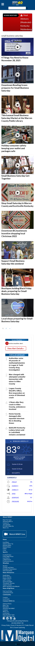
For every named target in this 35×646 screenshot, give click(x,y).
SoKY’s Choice (7, 580)
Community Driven (8, 592)
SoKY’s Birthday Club (8, 616)
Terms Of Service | (16, 625)
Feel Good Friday (7, 591)
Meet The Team (7, 520)
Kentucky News (7, 545)
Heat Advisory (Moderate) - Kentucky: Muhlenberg (26, 22)
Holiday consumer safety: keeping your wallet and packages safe (13, 148)
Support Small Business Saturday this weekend (13, 262)
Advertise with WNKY (9, 608)
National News (7, 547)
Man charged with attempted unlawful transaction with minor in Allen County (17, 379)
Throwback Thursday (9, 583)
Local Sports (6, 558)
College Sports (7, 559)
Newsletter (6, 607)
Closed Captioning (19, 627)
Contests (5, 597)
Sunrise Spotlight (7, 581)
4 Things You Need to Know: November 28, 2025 (15, 59)
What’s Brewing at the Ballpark (11, 586)
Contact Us (6, 523)
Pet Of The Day (7, 577)
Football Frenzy (7, 555)
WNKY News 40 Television (18, 3)
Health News (6, 575)
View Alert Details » (15, 348)
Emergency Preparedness (10, 569)
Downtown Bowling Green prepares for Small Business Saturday (15, 88)
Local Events (6, 599)
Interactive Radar (7, 570)
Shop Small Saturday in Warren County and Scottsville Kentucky (17, 204)
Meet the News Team (8, 614)
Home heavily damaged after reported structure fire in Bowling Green (16, 418)
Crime (4, 550)
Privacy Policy (5, 625)
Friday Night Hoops (8, 556)
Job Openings (6, 524)
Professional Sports (8, 561)
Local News (6, 542)
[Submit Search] (27, 7)
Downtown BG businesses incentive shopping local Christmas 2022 (14, 233)
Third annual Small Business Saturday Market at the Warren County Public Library (16, 118)
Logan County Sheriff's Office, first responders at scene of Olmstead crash (17, 393)
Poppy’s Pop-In (7, 578)
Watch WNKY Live (17, 534)
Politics (5, 548)
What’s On (6, 528)
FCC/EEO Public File (8, 526)
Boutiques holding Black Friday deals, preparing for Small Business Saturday (16, 291)
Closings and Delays (8, 567)
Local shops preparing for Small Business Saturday (17, 320)
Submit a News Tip (8, 544)
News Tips (6, 605)
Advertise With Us (8, 521)
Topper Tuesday (7, 585)
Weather (5, 566)
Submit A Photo (7, 603)
